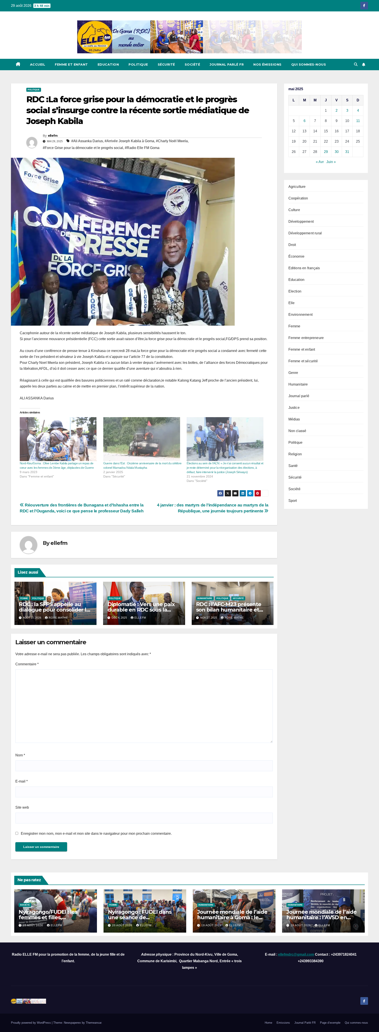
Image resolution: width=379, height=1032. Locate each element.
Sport (292, 501)
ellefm (53, 136)
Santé (293, 466)
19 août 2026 (211, 925)
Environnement (300, 314)
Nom (20, 755)
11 (358, 121)
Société (192, 64)
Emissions (283, 1022)
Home (268, 1022)
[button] (356, 64)
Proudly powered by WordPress (31, 1022)
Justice (294, 407)
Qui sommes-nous (308, 64)
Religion (295, 454)
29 (326, 152)
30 (337, 152)
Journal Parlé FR (227, 64)
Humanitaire (204, 598)
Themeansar (93, 1022)
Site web (22, 807)
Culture (294, 210)
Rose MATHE (58, 617)
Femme (24, 598)
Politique (138, 64)
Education (108, 64)
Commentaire (27, 664)
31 (347, 152)
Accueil (37, 64)
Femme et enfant (71, 64)
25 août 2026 (33, 925)
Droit (292, 245)
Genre (293, 373)
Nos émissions (267, 64)
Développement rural (305, 233)
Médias (294, 419)
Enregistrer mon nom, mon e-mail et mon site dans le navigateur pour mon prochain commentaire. (96, 833)
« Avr (320, 162)
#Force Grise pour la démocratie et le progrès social (83, 148)
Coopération (298, 198)
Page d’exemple (330, 1022)
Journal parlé (298, 396)
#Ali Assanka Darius (87, 141)
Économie (296, 256)
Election (295, 291)
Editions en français (304, 268)
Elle (291, 303)
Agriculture (297, 186)
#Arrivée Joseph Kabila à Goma (129, 141)
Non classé (297, 431)
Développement (301, 221)
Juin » (331, 162)
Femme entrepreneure (306, 338)
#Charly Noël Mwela (172, 141)
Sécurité (166, 64)
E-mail (21, 781)
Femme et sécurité (303, 361)
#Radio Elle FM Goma (142, 148)
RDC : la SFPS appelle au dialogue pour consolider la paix (54, 609)
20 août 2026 (122, 925)
